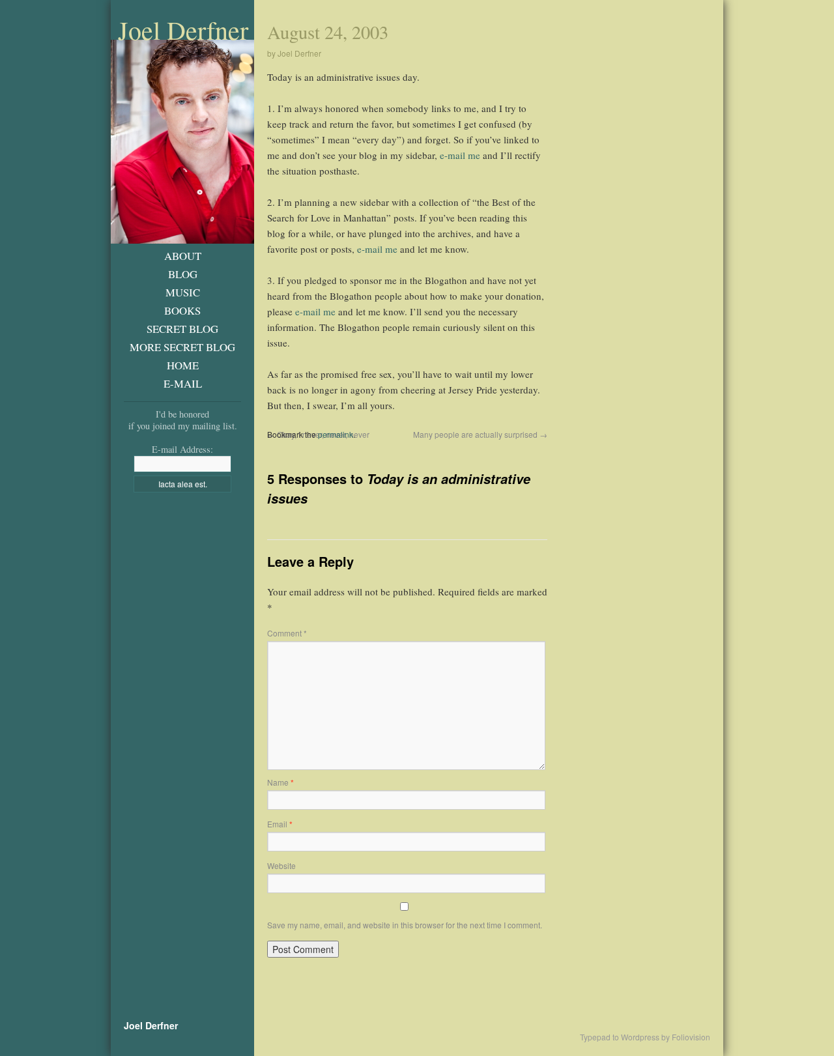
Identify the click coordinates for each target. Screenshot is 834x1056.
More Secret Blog (182, 346)
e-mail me (460, 155)
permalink (335, 434)
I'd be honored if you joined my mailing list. (182, 420)
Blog (182, 273)
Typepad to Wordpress (619, 1037)
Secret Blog (182, 328)
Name (280, 782)
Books (182, 310)
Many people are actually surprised (480, 434)
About (182, 255)
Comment (287, 632)
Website (281, 865)
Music (182, 292)
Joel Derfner (183, 30)
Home (183, 365)
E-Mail (183, 383)
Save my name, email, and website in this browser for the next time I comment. (404, 924)
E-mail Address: (182, 449)
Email (280, 823)
